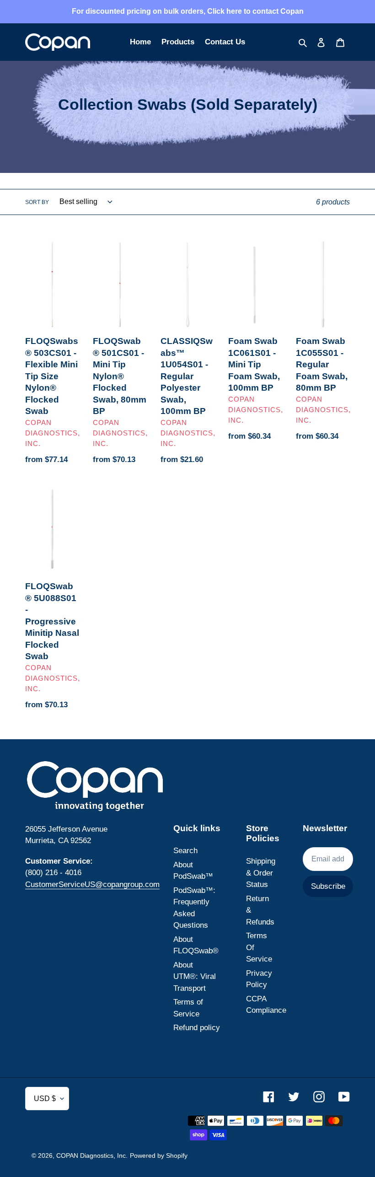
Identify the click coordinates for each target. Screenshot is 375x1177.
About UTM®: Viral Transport (194, 977)
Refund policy (196, 1027)
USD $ (45, 1098)
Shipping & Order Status (260, 873)
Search (185, 850)
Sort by (37, 202)
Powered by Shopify (159, 1155)
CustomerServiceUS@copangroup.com (92, 884)
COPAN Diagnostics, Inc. (92, 1155)
